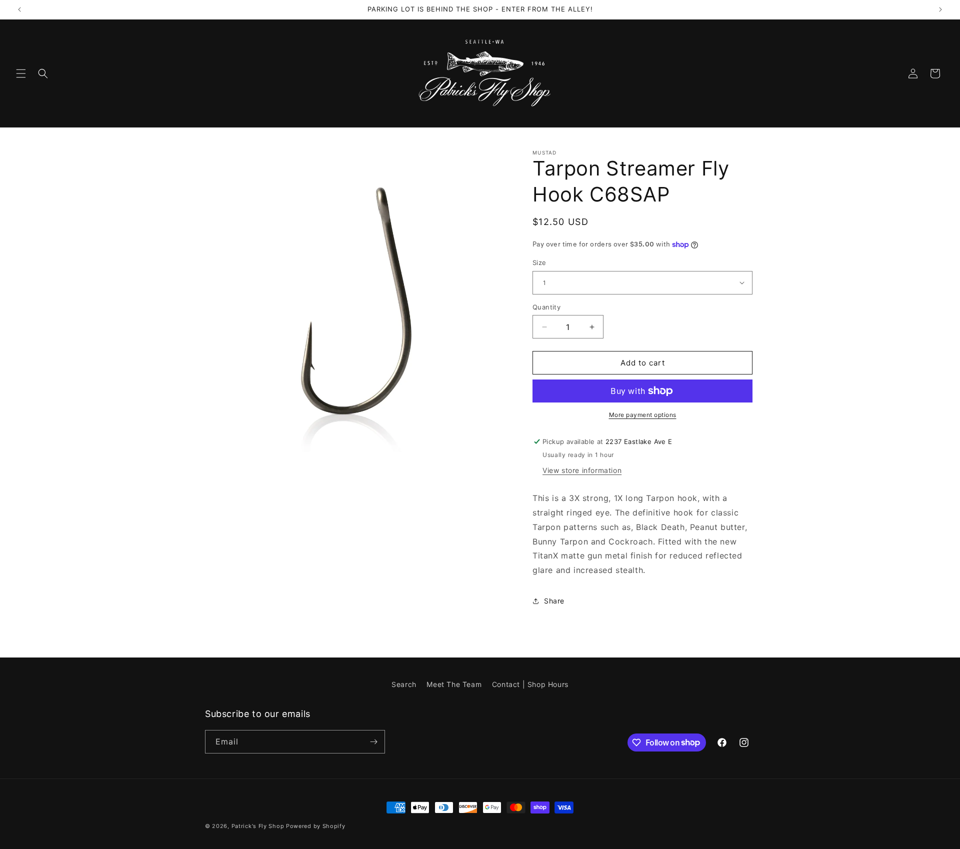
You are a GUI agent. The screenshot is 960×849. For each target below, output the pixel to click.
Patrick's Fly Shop (258, 826)
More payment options (642, 414)
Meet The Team (454, 684)
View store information (582, 470)
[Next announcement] (941, 9)
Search (404, 684)
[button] (21, 73)
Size (539, 262)
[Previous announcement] (19, 9)
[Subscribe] (373, 742)
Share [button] (554, 600)
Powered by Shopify (316, 826)
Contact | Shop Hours (530, 684)
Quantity (546, 307)
